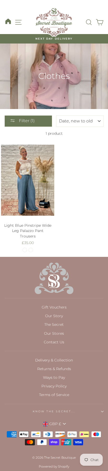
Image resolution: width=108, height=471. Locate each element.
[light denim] (25, 250)
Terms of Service (54, 395)
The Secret (54, 324)
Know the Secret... (54, 411)
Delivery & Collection (54, 360)
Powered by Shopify (54, 466)
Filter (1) (26, 120)
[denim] (31, 250)
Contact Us (54, 342)
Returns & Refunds (54, 369)
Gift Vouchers (54, 307)
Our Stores (54, 333)
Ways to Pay (54, 377)
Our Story (54, 316)
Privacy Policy (54, 386)
